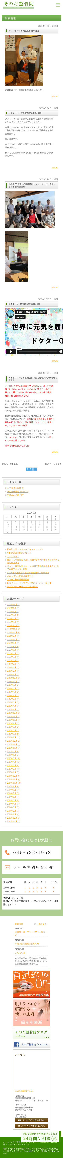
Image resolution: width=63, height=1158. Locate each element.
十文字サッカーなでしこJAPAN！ (22, 586)
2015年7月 (11, 751)
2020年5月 (11, 653)
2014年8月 (11, 790)
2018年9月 (11, 685)
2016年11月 (12, 716)
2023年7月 (11, 618)
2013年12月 (12, 818)
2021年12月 (12, 625)
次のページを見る (53, 464)
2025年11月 (12, 604)
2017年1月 (11, 709)
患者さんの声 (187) (15, 495)
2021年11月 (12, 629)
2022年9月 (11, 622)
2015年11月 (12, 744)
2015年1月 (11, 772)
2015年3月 (11, 765)
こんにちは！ (13, 556)
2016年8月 (11, 727)
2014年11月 (12, 779)
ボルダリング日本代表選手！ (20, 576)
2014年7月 (11, 793)
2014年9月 (11, 786)
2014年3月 (11, 807)
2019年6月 (11, 667)
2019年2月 (11, 671)
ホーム (6, 1142)
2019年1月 (11, 674)
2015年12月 (12, 741)
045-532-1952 (20, 1117)
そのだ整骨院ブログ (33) (18, 491)
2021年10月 (12, 632)
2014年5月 (11, 800)
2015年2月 (11, 769)
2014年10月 (12, 783)
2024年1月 (11, 611)
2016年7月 (11, 730)
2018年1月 (11, 695)
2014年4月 (11, 804)
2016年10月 (12, 720)
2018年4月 (11, 692)
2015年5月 (11, 758)
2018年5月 (11, 688)
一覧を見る (41, 924)
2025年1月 (11, 608)
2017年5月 (11, 702)
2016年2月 (11, 737)
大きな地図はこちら (24, 1091)
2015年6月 (11, 755)
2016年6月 (11, 734)
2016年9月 (11, 723)
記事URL (55, 96)
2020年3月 (11, 657)
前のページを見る (10, 464)
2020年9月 (11, 643)
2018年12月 (12, 678)
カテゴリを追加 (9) (15, 488)
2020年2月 (11, 660)
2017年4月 (11, 706)
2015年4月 (11, 762)
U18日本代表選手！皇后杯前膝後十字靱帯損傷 (28, 572)
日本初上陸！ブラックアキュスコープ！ (25, 549)
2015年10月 (12, 748)
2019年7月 (11, 664)
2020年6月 (11, 650)
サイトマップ (23, 1144)
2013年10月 (12, 821)
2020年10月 (12, 639)
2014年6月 (11, 797)
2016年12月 (12, 713)
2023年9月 (11, 615)
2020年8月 (11, 646)
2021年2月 (11, 636)
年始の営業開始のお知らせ (19, 553)
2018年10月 (12, 681)
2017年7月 (11, 699)
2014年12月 (12, 776)
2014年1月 (11, 814)
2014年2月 (11, 811)
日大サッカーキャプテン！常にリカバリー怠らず (29, 583)
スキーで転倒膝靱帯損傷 (18, 579)
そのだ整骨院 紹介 (19, 1142)
